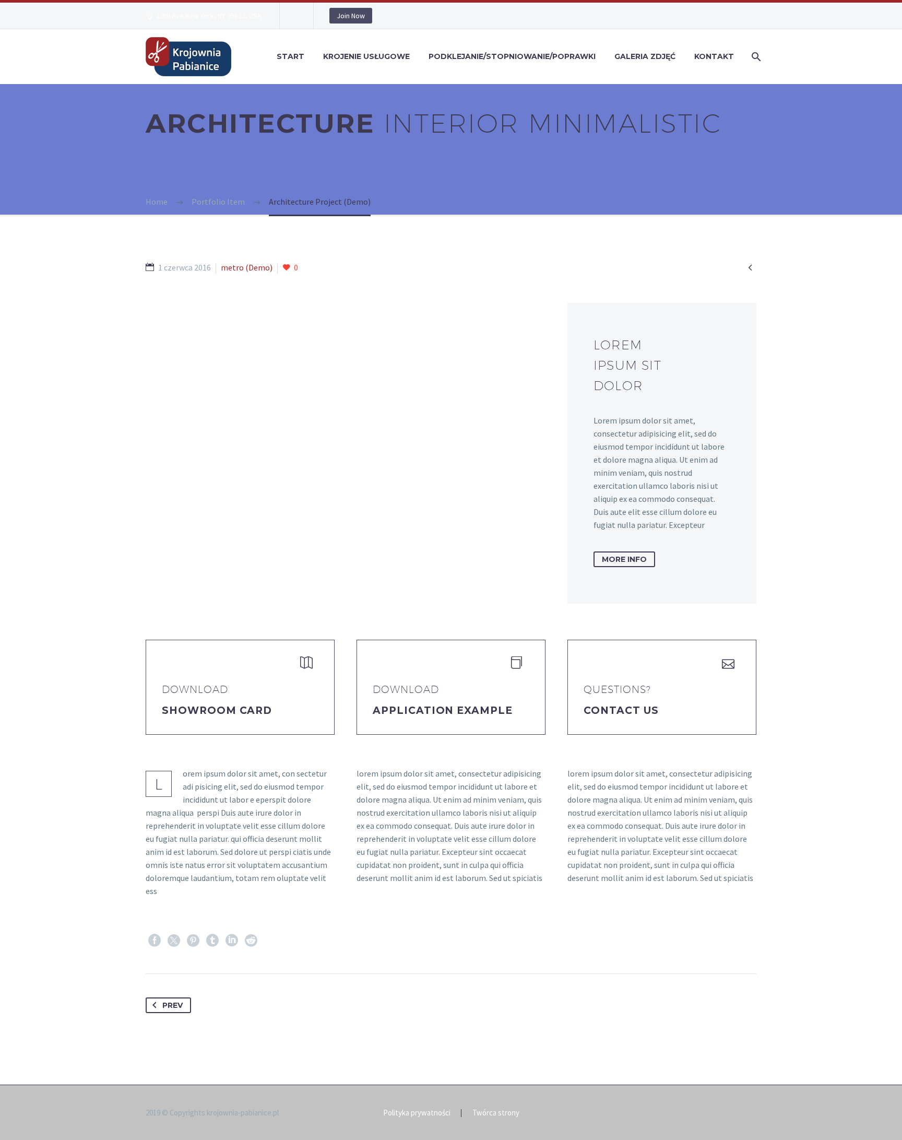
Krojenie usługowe (366, 56)
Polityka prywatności (416, 1113)
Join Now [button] (351, 15)
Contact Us (621, 710)
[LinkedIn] (231, 940)
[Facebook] (154, 940)
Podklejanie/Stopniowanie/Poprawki (512, 56)
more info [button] (624, 559)
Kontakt (714, 56)
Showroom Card (217, 710)
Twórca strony (495, 1113)
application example (443, 710)
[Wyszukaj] (755, 56)
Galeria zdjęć (644, 56)
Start (290, 56)
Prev (172, 1005)
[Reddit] (251, 940)
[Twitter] (174, 940)
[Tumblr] (212, 940)
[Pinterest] (193, 940)
